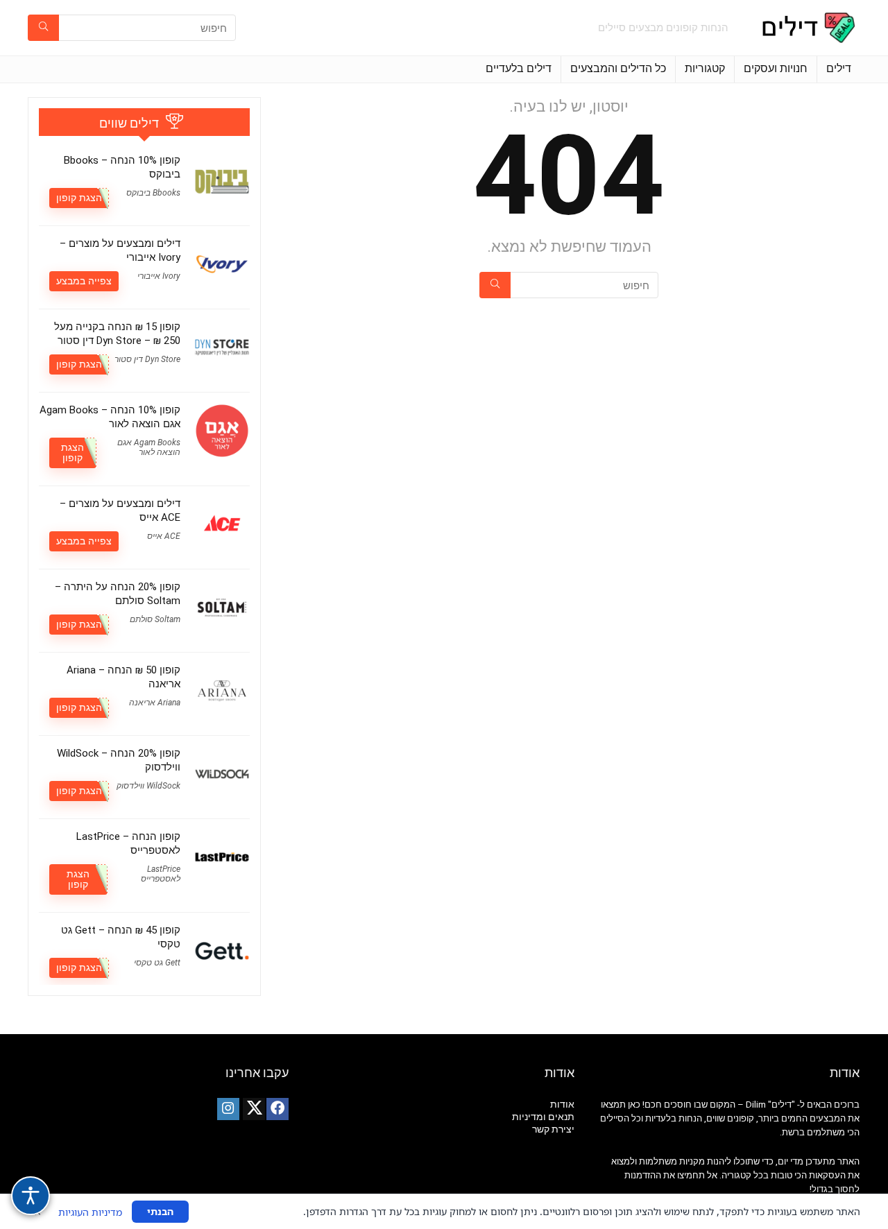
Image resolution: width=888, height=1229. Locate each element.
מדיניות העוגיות (90, 1212)
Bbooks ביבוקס (153, 193)
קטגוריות (705, 68)
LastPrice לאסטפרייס (160, 874)
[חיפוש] (43, 28)
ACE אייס (163, 536)
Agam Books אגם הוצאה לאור (148, 447)
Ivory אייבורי (158, 276)
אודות (562, 1104)
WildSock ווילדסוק (148, 786)
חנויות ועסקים (776, 68)
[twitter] (254, 1109)
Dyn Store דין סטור (147, 359)
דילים (838, 68)
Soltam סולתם (155, 619)
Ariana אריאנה (154, 702)
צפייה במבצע (84, 280)
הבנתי (160, 1211)
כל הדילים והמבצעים (618, 68)
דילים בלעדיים (519, 68)
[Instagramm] (228, 1109)
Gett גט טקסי (157, 963)
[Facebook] (277, 1109)
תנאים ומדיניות (543, 1116)
